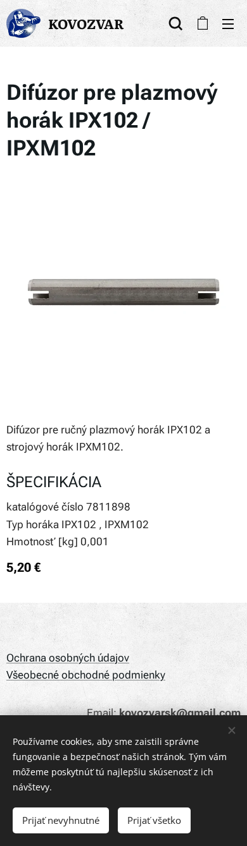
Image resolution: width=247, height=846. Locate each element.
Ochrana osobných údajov (67, 657)
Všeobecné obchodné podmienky (85, 674)
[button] (176, 23)
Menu (228, 23)
